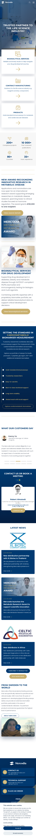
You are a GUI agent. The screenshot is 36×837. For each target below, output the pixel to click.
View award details (12, 213)
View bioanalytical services (16, 311)
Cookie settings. (8, 822)
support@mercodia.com (15, 782)
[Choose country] (18, 480)
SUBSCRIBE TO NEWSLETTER (18, 671)
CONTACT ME (18, 510)
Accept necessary (18, 833)
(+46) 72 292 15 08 (18, 506)
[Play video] (18, 727)
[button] (6, 461)
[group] (18, 28)
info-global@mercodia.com (16, 773)
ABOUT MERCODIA (10, 716)
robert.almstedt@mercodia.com (18, 505)
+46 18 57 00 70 (13, 774)
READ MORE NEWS (18, 677)
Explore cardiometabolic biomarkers (18, 406)
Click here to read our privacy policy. (14, 825)
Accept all (18, 828)
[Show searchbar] (29, 2)
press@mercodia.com (18, 802)
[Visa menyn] (33, 2)
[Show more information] (18, 791)
